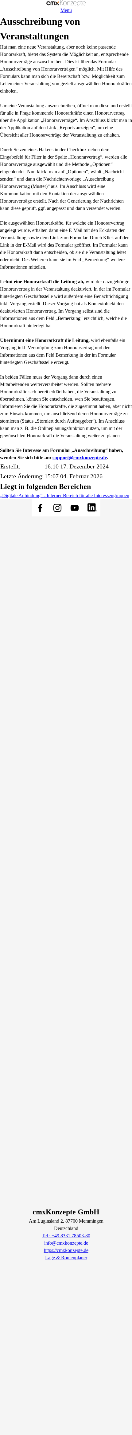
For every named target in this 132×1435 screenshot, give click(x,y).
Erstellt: (10, 466)
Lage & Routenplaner (66, 1257)
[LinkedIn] (91, 507)
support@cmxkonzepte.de (79, 457)
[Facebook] (40, 507)
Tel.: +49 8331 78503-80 (66, 1235)
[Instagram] (57, 507)
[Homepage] (66, 3)
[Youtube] (74, 507)
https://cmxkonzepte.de (66, 1250)
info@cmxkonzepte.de (66, 1243)
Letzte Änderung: (22, 476)
